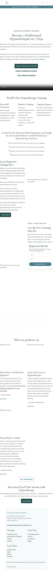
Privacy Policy (11, 567)
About (9, 554)
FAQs (8, 552)
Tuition (9, 539)
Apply (30, 541)
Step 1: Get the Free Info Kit (26, 66)
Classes (9, 541)
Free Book (31, 539)
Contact (9, 556)
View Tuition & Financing (26, 75)
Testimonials (11, 550)
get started (41, 59)
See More (3, 399)
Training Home (12, 534)
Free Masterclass (33, 534)
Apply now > (36, 6)
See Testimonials (26, 479)
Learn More (5, 215)
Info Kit (30, 536)
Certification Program (14, 536)
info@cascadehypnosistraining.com (19, 525)
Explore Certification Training (26, 71)
